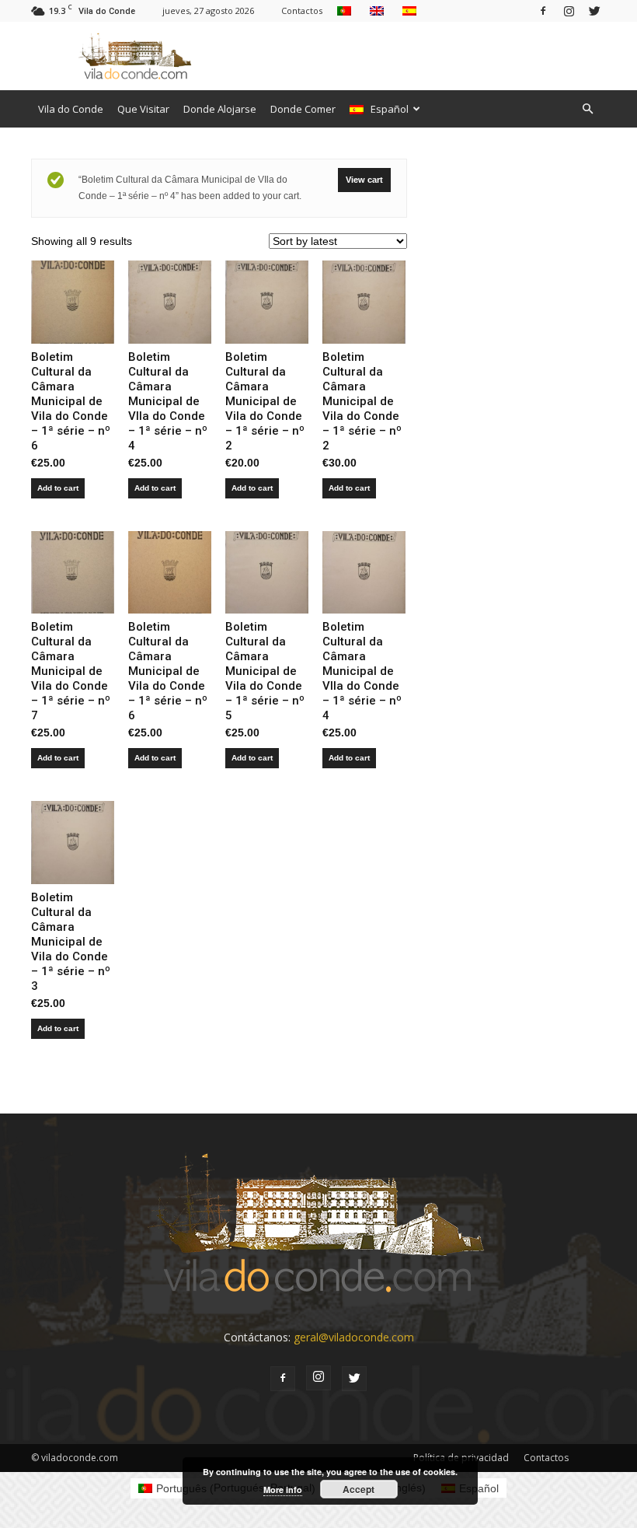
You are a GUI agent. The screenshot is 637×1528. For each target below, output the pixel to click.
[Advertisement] (423, 56)
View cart (364, 179)
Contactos (301, 10)
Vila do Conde (70, 109)
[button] (587, 109)
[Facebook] (543, 10)
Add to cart (57, 488)
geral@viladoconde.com (354, 1337)
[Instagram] (568, 10)
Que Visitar (143, 109)
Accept (358, 1489)
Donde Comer (303, 109)
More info (282, 1489)
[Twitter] (594, 10)
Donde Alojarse (219, 109)
